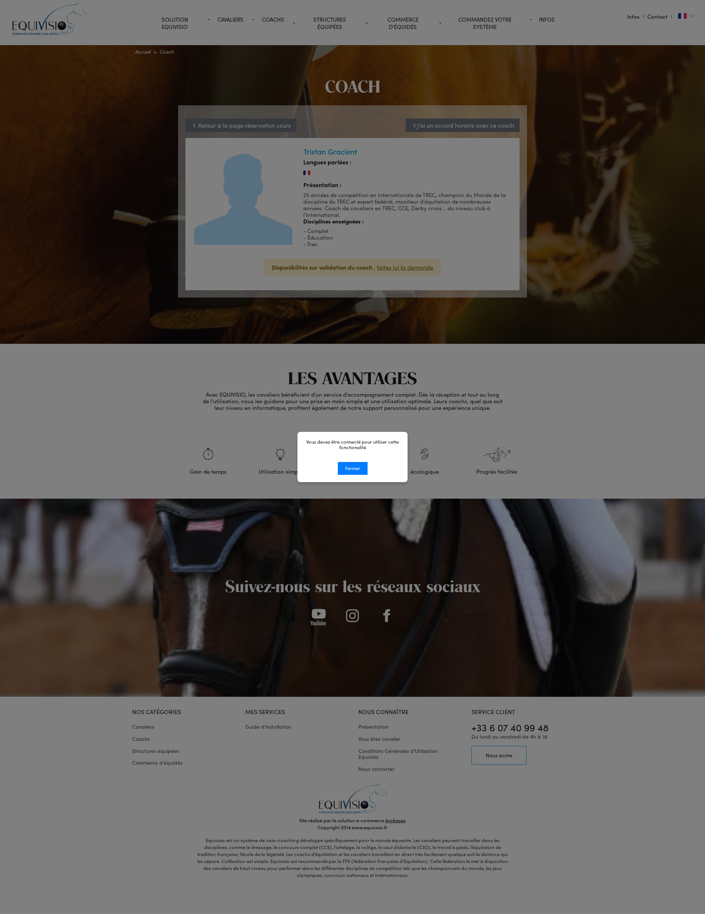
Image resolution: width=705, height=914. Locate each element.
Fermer (352, 468)
